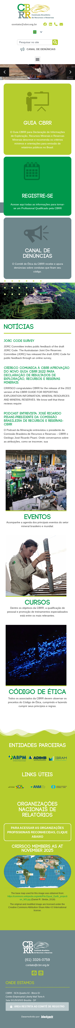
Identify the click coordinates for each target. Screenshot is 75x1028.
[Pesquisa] (55, 42)
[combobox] (34, 42)
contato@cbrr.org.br (24, 24)
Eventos (37, 517)
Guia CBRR (37, 123)
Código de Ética (37, 692)
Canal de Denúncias (37, 253)
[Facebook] (45, 24)
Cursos (37, 602)
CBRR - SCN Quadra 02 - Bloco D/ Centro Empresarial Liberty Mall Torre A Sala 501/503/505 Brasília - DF (25, 997)
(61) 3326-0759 (37, 960)
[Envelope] (61, 24)
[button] (38, 59)
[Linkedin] (50, 24)
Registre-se (37, 196)
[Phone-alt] (56, 24)
